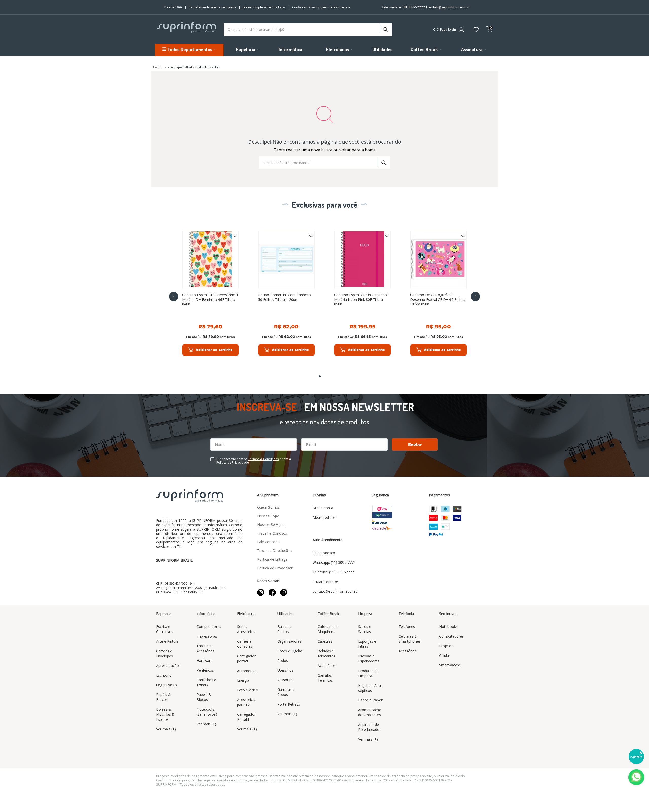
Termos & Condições (263, 459)
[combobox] (308, 29)
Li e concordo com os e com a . (253, 460)
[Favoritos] (476, 30)
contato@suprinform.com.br (448, 7)
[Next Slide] (475, 296)
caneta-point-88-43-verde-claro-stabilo (194, 67)
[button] (320, 376)
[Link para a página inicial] (158, 67)
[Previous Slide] (173, 296)
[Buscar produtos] (385, 28)
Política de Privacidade (232, 462)
